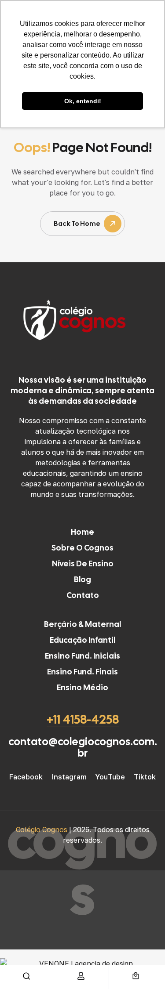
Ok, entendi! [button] (82, 101)
